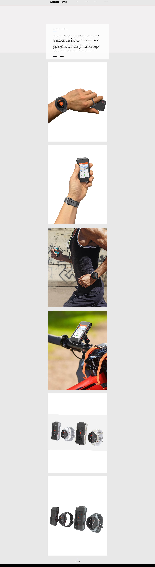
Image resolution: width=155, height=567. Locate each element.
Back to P (57, 56)
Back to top (77, 561)
